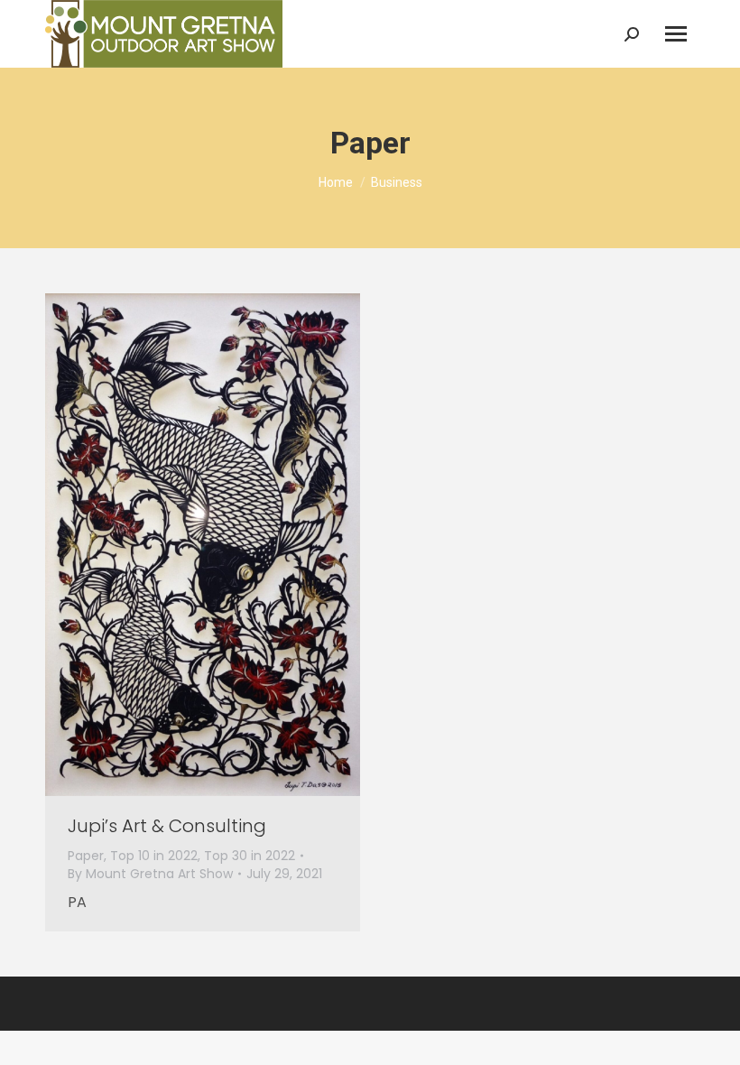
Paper (86, 856)
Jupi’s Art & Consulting (167, 825)
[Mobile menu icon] (676, 33)
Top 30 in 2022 (249, 856)
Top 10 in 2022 (154, 856)
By (150, 874)
